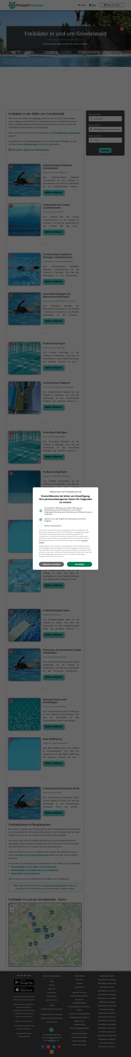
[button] (65, 526)
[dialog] (65, 528)
